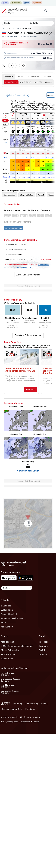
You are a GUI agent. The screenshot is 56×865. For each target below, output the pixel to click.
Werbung (17, 703)
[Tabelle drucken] (23, 65)
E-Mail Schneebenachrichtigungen (17, 645)
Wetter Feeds (7, 658)
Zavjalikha (26, 29)
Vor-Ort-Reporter (8, 654)
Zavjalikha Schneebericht (28, 274)
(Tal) (38, 82)
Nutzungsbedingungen (9, 721)
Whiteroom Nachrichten (12, 618)
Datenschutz (25, 721)
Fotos (3, 622)
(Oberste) (11, 82)
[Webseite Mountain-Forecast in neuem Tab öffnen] (16, 2)
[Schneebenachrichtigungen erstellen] (11, 65)
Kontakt (44, 703)
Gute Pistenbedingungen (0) (19, 267)
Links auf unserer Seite (11, 708)
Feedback (30, 708)
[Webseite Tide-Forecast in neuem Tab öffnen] (26, 2)
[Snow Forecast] (13, 11)
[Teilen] (17, 65)
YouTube (43, 654)
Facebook (43, 641)
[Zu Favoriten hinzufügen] (4, 65)
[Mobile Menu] (52, 11)
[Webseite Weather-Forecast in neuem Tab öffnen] (37, 2)
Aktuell (20, 76)
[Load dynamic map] (28, 523)
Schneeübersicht (9, 614)
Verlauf (41, 195)
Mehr (5, 142)
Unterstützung (31, 703)
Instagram (43, 645)
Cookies (36, 721)
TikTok (42, 650)
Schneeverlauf (33, 76)
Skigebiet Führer (26, 195)
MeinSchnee (7, 626)
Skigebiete (6, 605)
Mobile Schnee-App (10, 650)
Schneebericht (9, 195)
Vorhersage (8, 76)
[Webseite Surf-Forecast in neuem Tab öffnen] (5, 2)
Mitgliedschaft (7, 641)
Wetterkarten (50, 82)
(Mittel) (25, 82)
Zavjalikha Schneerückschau (28, 335)
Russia (15, 29)
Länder (5, 29)
